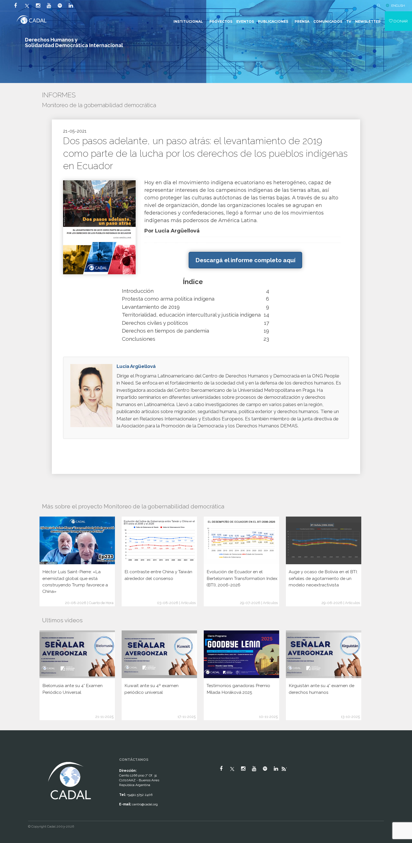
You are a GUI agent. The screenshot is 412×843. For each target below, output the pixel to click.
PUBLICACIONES (273, 21)
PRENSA (302, 21)
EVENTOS (245, 21)
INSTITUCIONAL (188, 21)
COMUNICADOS (327, 21)
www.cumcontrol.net (11, 755)
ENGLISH (398, 6)
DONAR (400, 21)
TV (348, 21)
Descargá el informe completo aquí (245, 260)
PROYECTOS (220, 21)
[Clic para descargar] (99, 227)
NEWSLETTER (368, 21)
